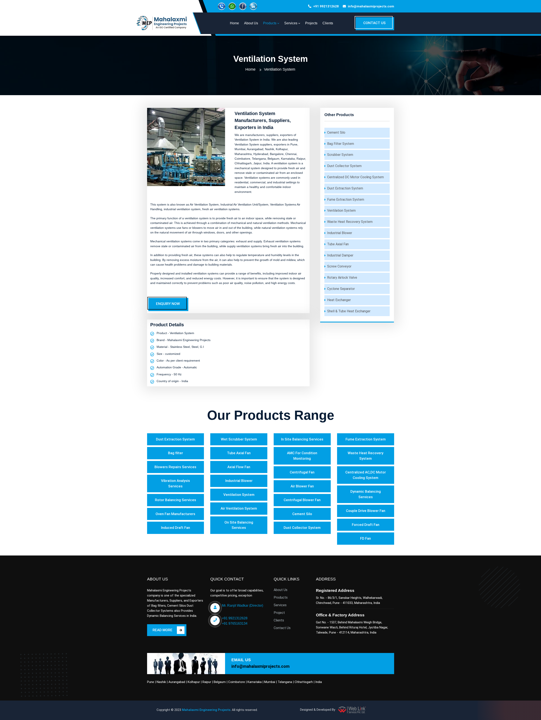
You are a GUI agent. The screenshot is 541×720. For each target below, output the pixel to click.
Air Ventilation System (239, 508)
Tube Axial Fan (338, 244)
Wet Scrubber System (239, 439)
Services (280, 605)
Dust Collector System (344, 166)
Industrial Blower (339, 233)
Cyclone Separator (341, 289)
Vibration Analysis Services (175, 483)
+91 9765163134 (234, 623)
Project (279, 613)
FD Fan (365, 538)
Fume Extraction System (345, 199)
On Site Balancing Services (238, 525)
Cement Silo (336, 132)
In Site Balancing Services (302, 439)
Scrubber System (340, 155)
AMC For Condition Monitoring (302, 456)
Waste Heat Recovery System (350, 222)
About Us (280, 590)
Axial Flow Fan (238, 467)
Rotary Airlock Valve (342, 278)
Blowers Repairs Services (175, 467)
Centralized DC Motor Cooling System (355, 177)
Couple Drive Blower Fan (365, 511)
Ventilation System (341, 210)
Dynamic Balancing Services (365, 494)
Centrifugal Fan (302, 472)
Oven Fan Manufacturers (175, 514)
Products (281, 597)
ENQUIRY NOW (168, 304)
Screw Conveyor (339, 266)
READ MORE (162, 630)
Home (250, 69)
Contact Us (282, 628)
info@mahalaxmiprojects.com (371, 6)
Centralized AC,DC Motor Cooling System (365, 475)
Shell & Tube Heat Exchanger (348, 311)
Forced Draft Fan (365, 525)
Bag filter (175, 453)
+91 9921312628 (326, 6)
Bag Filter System (340, 144)
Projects (311, 23)
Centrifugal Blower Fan (302, 500)
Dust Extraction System (345, 188)
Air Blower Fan (302, 486)
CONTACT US (374, 23)
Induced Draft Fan (175, 527)
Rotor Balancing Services (175, 500)
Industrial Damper (340, 255)
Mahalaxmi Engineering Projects (206, 710)
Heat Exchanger (339, 300)
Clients (327, 23)
